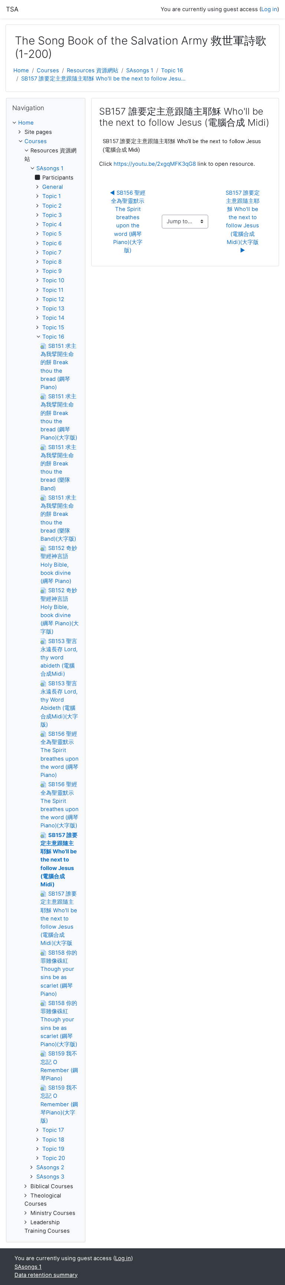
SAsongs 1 (139, 70)
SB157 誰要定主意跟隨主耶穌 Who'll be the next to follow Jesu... (103, 78)
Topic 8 (52, 261)
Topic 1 (51, 196)
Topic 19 (53, 1149)
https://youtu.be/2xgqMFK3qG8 (155, 164)
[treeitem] (45, 123)
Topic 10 (53, 280)
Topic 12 (53, 299)
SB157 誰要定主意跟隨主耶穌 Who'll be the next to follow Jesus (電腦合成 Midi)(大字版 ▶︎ (243, 222)
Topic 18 (53, 1139)
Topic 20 (53, 1158)
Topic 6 (52, 243)
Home (21, 70)
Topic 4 (52, 224)
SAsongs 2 (50, 1167)
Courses (48, 70)
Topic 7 (51, 252)
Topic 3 (52, 215)
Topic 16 (172, 70)
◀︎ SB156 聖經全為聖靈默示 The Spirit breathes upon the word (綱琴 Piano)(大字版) (128, 222)
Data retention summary (46, 1275)
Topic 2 (52, 205)
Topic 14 (53, 317)
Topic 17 (53, 1130)
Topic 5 (52, 233)
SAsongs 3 (50, 1176)
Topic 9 (52, 271)
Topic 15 (53, 327)
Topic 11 (52, 290)
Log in (269, 9)
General (52, 187)
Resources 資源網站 (92, 70)
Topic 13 (53, 308)
